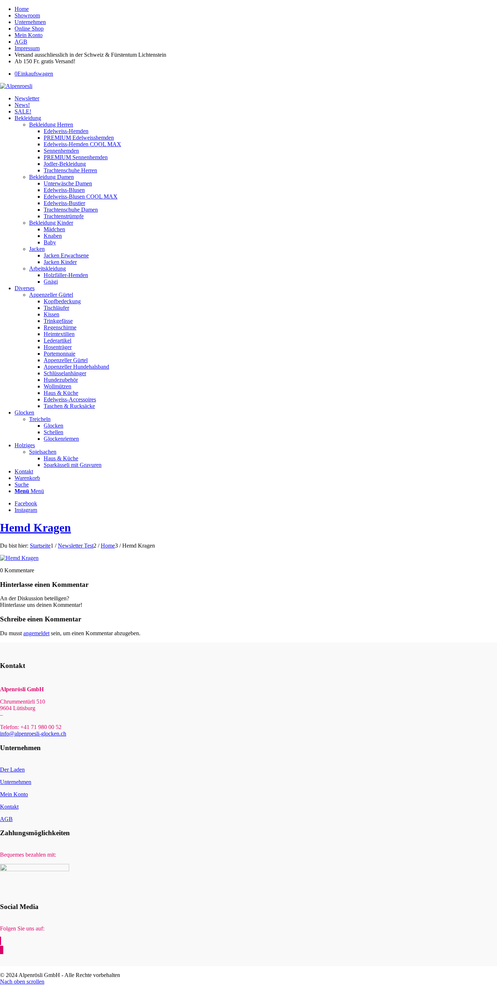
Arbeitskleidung (47, 268)
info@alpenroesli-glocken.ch (33, 733)
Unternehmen (30, 22)
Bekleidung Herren (51, 124)
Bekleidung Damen (51, 177)
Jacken (37, 249)
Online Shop (29, 28)
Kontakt (9, 807)
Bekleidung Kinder (51, 223)
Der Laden (12, 769)
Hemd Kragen (35, 527)
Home (22, 9)
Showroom (27, 15)
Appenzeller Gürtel (51, 295)
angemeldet (36, 633)
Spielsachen (42, 452)
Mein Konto (29, 35)
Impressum (27, 48)
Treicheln (40, 419)
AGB (21, 42)
